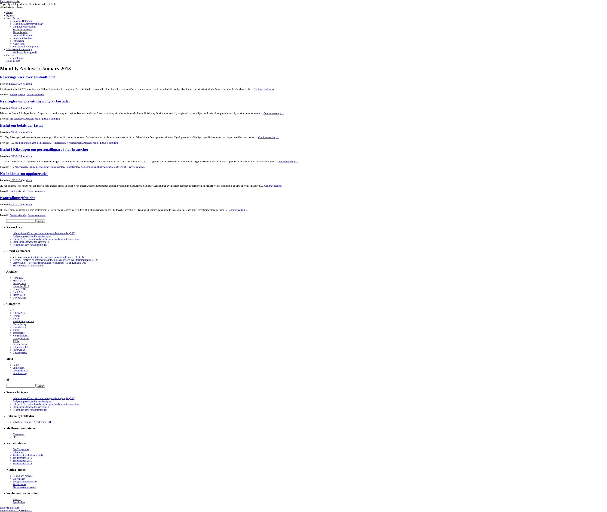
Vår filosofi (18, 58)
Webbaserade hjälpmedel (25, 52)
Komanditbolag (74, 142)
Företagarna (19, 434)
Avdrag (16, 315)
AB (11, 142)
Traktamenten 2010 (22, 457)
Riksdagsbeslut (17, 94)
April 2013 (18, 277)
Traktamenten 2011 (22, 460)
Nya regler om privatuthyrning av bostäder (35, 101)
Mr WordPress (20, 265)
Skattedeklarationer (22, 29)
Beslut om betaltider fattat (21, 125)
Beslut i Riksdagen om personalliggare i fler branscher (44, 149)
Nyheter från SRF (42, 422)
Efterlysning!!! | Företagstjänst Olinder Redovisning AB (40, 262)
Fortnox (17, 499)
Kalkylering (19, 43)
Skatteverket (119, 167)
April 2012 (18, 292)
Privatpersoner (17, 118)
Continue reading (264, 89)
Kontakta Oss (13, 60)
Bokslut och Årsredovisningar (28, 23)
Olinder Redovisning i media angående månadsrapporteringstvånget (46, 239)
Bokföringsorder (21, 449)
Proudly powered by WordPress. (16, 510)
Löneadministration (22, 38)
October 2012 (19, 289)
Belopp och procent (22, 476)
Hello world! (37, 265)
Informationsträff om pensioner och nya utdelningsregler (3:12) (44, 233)
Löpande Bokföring (22, 21)
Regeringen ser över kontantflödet (27, 77)
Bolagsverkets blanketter (25, 481)
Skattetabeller (19, 484)
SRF (15, 437)
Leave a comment (35, 94)
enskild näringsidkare (25, 142)
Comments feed (20, 370)
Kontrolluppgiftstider (17, 198)
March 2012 (19, 294)
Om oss (10, 55)
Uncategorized (20, 352)
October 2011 (19, 297)
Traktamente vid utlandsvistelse (28, 455)
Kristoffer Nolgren (22, 260)
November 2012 (21, 286)
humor (16, 330)
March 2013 (19, 280)
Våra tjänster (12, 18)
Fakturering (18, 41)
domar (16, 318)
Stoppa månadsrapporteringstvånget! (31, 242)
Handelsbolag (58, 142)
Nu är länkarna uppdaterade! (24, 174)
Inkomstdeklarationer (23, 35)
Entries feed (19, 367)
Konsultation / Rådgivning (26, 46)
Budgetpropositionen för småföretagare (32, 236)
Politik (16, 341)
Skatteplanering (20, 32)
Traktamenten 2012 (22, 463)
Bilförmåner (19, 478)
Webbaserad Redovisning (19, 49)
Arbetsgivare (20, 167)
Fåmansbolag (43, 142)
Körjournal (18, 452)
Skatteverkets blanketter (24, 487)
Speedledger (19, 502)
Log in (16, 365)
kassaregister (19, 332)
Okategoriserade (18, 191)
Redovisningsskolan (10, 1)
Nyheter (10, 15)
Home (9, 12)
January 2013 (19, 283)
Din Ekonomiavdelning (24, 26)
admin (29, 83)
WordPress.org (20, 373)
